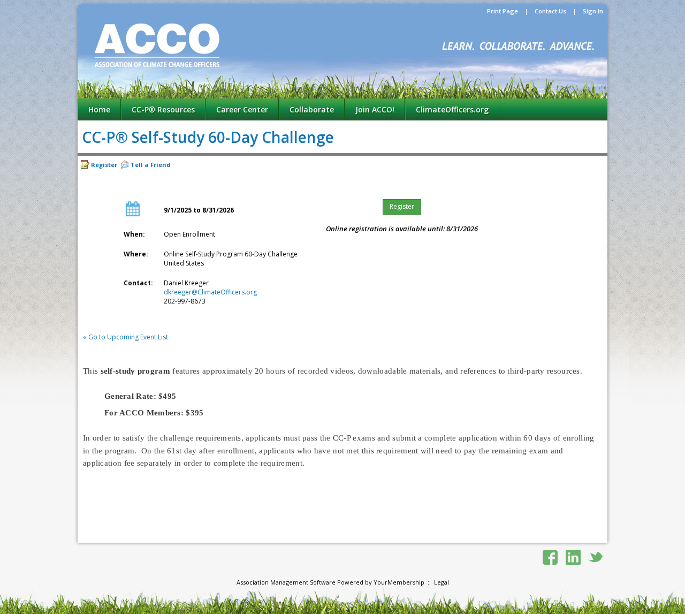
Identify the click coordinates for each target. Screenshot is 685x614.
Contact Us (550, 11)
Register (104, 165)
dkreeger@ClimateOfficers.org (210, 292)
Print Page (502, 11)
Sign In (593, 11)
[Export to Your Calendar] (132, 214)
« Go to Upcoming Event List (125, 337)
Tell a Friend (151, 165)
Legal (441, 582)
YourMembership (399, 582)
